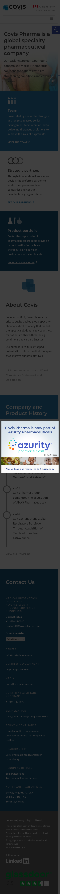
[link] (30, 445)
